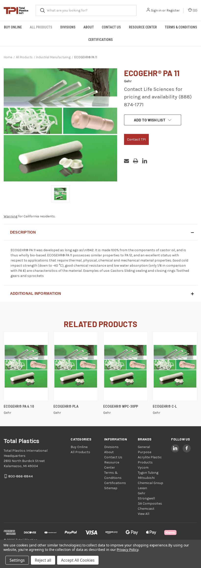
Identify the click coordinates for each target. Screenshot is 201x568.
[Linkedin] (144, 160)
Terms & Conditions (181, 27)
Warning (10, 216)
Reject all (43, 560)
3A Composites (150, 503)
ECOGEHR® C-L (165, 406)
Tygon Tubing (148, 473)
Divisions (67, 27)
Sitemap (110, 488)
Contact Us (111, 27)
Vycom (143, 467)
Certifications (100, 40)
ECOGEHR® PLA (65, 406)
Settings (17, 560)
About (88, 27)
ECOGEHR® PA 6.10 (19, 406)
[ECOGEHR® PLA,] (75, 366)
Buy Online (13, 27)
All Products (41, 27)
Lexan (142, 488)
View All (143, 514)
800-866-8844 (20, 476)
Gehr (141, 493)
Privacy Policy (127, 549)
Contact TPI (136, 139)
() (194, 10)
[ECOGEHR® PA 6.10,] (26, 366)
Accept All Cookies (78, 560)
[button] (100, 232)
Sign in (156, 10)
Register (173, 10)
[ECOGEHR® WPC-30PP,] (125, 366)
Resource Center (143, 27)
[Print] (135, 160)
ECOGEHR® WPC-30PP (120, 406)
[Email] (126, 160)
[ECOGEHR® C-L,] (175, 366)
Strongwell (146, 498)
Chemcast (146, 509)
